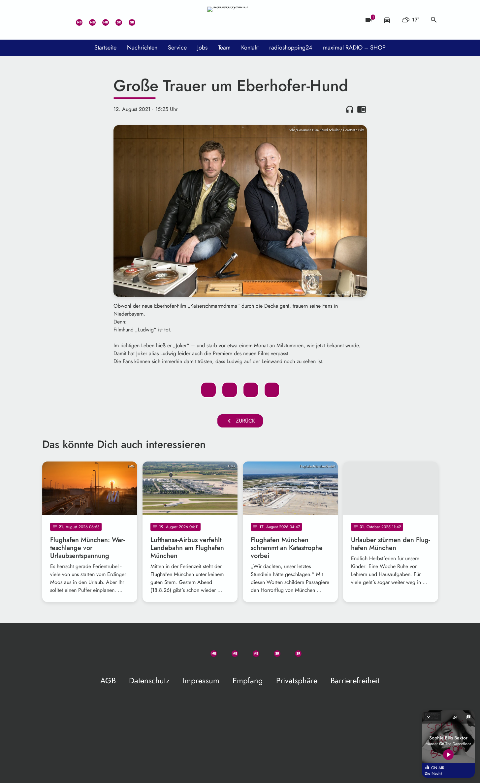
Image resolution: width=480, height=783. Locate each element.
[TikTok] (141, 19)
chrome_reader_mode (361, 109)
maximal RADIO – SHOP (354, 47)
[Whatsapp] (75, 19)
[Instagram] (101, 19)
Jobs (202, 47)
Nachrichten (142, 47)
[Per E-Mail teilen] (272, 390)
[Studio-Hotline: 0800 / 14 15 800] (62, 19)
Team (224, 47)
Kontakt (250, 47)
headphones (349, 109)
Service (177, 47)
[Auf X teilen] (230, 390)
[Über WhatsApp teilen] (251, 390)
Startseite (105, 47)
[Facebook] (88, 19)
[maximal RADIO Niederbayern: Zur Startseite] (240, 20)
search (434, 20)
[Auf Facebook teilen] (208, 390)
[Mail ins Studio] (48, 19)
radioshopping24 (290, 47)
